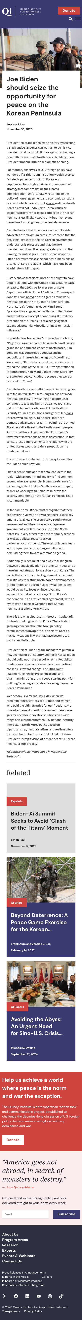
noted (29, 297)
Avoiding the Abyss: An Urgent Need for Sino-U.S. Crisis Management (36, 1026)
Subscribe (66, 1214)
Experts (9, 1250)
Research (10, 1245)
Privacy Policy (33, 1311)
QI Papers (17, 1007)
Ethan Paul (18, 840)
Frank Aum (18, 944)
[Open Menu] (77, 18)
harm (51, 203)
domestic (16, 543)
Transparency (11, 1311)
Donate (68, 10)
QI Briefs (16, 903)
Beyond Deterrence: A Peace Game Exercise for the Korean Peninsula (39, 922)
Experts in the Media (15, 1276)
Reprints (16, 801)
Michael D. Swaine (23, 1048)
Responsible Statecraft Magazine (23, 1285)
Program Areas (15, 1239)
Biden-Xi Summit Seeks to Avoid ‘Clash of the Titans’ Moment (39, 820)
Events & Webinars (18, 1255)
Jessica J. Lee (16, 124)
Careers (47, 1276)
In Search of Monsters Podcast (22, 1281)
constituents (31, 543)
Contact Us (12, 1261)
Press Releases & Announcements (24, 1272)
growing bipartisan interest (35, 616)
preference (60, 481)
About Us (10, 1234)
